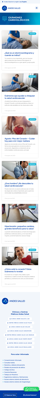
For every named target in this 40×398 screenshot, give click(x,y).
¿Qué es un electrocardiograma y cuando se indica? (19, 54)
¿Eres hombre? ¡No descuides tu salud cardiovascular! (19, 184)
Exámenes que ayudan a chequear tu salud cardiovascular (20, 97)
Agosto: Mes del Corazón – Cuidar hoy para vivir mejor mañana (20, 139)
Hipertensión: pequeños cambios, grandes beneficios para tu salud (19, 227)
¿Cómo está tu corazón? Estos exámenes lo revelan (18, 270)
